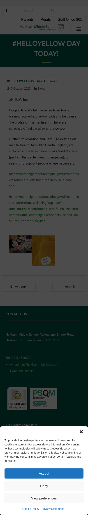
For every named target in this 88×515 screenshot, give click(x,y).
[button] (81, 431)
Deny (44, 486)
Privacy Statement (53, 509)
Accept (44, 473)
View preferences (44, 498)
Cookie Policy (30, 509)
